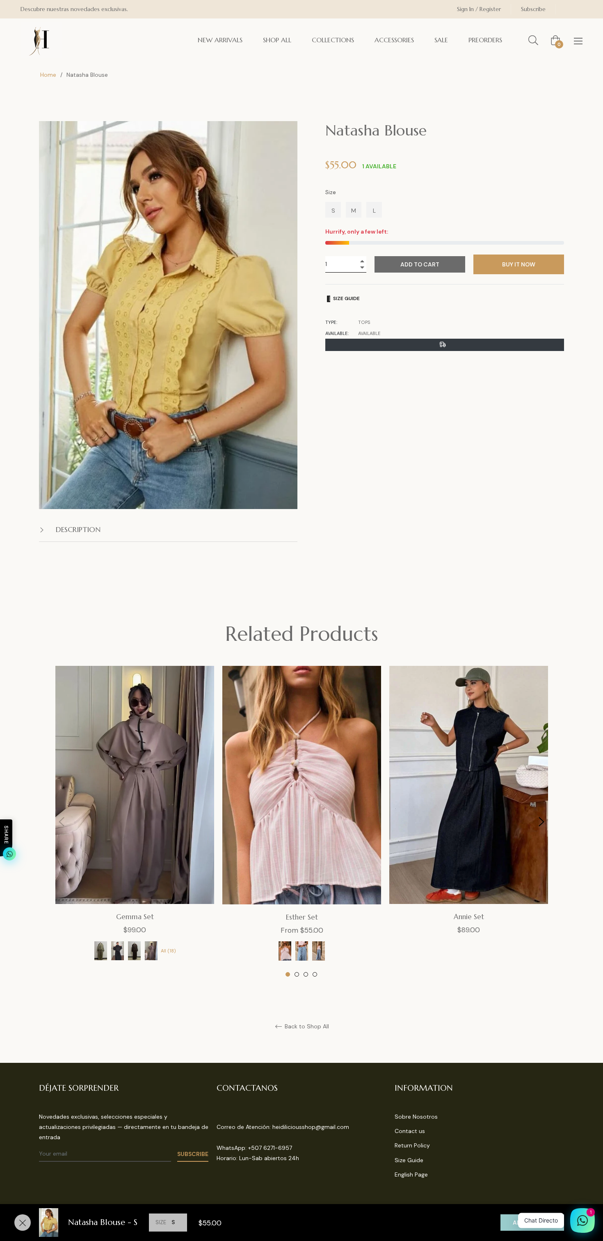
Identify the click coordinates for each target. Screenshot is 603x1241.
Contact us (410, 1131)
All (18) (168, 951)
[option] (134, 821)
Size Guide (409, 1160)
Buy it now (518, 264)
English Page (411, 1174)
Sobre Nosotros (416, 1116)
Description (77, 529)
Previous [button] (61, 822)
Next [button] (541, 822)
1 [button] (288, 974)
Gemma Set (135, 916)
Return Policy (412, 1145)
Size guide (346, 298)
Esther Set (302, 917)
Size (330, 192)
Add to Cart (532, 1222)
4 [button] (315, 974)
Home (48, 74)
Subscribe (533, 9)
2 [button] (297, 974)
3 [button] (306, 974)
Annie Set (469, 916)
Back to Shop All (306, 1026)
